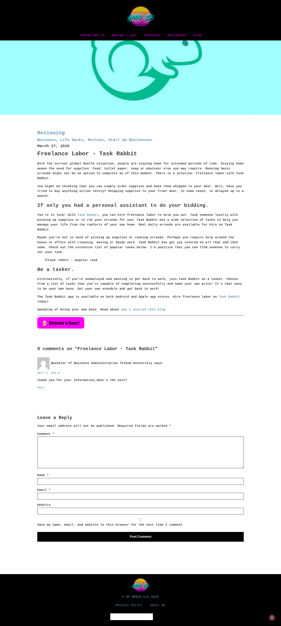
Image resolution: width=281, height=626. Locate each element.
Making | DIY (124, 35)
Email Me (157, 605)
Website (44, 505)
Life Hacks (71, 140)
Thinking (152, 35)
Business (46, 140)
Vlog (197, 35)
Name (43, 475)
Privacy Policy (129, 605)
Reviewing (176, 35)
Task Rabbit (87, 215)
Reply (40, 387)
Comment (45, 434)
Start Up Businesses (130, 140)
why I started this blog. (144, 309)
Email (44, 490)
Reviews (96, 140)
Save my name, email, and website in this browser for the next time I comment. (110, 525)
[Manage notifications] (272, 618)
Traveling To (92, 35)
